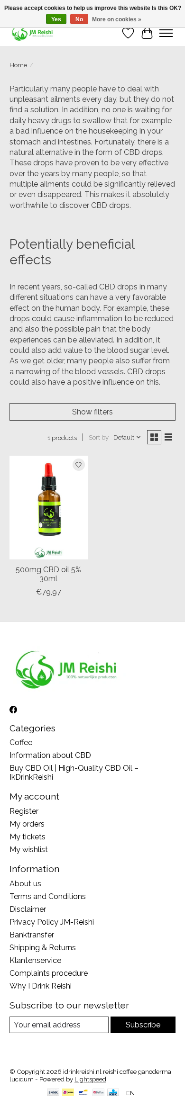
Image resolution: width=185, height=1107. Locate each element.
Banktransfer (31, 934)
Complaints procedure (48, 973)
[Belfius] (98, 1093)
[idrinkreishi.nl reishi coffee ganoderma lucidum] (32, 33)
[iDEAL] (68, 1093)
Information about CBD (50, 755)
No (79, 19)
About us (25, 883)
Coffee (20, 742)
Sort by (99, 437)
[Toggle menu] (166, 33)
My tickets (27, 836)
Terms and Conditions (47, 896)
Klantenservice (35, 960)
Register (23, 811)
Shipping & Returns (42, 947)
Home (18, 65)
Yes (56, 19)
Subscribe (143, 1024)
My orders (27, 823)
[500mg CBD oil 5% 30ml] (48, 507)
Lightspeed (90, 1079)
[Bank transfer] (53, 1093)
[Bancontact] (83, 1093)
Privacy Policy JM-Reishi (51, 922)
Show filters (92, 411)
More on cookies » (116, 19)
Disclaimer (27, 909)
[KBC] (113, 1093)
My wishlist (28, 849)
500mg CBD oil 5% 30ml (48, 574)
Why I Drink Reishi (40, 985)
